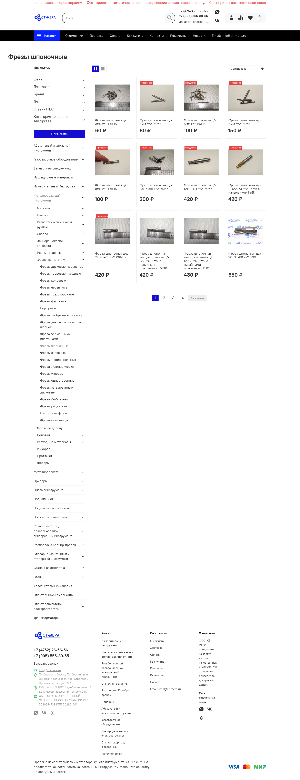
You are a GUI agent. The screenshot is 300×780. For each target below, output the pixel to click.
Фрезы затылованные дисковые (56, 389)
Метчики (43, 208)
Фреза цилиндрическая (57, 366)
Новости (199, 35)
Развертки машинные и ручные (54, 224)
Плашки (43, 215)
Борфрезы (48, 308)
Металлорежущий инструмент (124, 46)
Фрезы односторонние (57, 380)
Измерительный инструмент (112, 643)
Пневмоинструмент (48, 490)
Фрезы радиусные (54, 406)
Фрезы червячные (53, 287)
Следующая (197, 298)
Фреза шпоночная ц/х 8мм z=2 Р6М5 (111, 187)
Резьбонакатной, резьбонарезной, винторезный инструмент (53, 531)
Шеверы (43, 463)
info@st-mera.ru (50, 670)
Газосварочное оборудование (56, 159)
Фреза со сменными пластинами (55, 336)
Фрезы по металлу (168, 46)
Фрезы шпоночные (54, 346)
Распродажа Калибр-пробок (55, 545)
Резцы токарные (49, 253)
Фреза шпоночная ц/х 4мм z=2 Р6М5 (156, 122)
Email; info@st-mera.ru (229, 35)
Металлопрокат (111, 753)
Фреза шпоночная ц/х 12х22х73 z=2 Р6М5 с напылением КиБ (244, 188)
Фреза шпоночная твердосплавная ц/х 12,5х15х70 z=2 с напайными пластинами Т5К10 (199, 260)
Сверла (42, 234)
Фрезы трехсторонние (57, 294)
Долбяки (43, 435)
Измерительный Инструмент (55, 186)
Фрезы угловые (51, 373)
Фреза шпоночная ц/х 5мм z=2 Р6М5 (200, 122)
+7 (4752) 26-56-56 (193, 11)
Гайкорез (43, 449)
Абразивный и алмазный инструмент (52, 147)
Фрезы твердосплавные (58, 360)
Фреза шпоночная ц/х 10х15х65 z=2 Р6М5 (156, 187)
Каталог (50, 35)
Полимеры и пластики (50, 517)
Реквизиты (178, 35)
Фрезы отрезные (53, 353)
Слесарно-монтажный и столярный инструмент (52, 556)
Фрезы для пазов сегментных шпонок (62, 324)
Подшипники (43, 499)
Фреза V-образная (54, 399)
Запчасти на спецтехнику (52, 168)
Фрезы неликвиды (54, 420)
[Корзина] (259, 18)
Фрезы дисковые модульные (61, 266)
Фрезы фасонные (53, 301)
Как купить (135, 35)
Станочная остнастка (49, 568)
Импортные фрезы (54, 413)
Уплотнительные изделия (53, 586)
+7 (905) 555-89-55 (193, 16)
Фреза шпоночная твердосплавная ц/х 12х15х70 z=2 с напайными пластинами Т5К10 (154, 260)
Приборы (40, 481)
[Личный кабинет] (231, 18)
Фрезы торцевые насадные (60, 273)
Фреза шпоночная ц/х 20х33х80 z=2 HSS (244, 255)
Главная (88, 46)
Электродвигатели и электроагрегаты (49, 606)
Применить (59, 134)
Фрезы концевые (53, 280)
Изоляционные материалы (53, 177)
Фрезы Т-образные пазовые (61, 315)
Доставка (96, 35)
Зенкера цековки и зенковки (51, 243)
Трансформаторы (46, 618)
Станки (39, 577)
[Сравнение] (241, 18)
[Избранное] (250, 18)
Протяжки (44, 456)
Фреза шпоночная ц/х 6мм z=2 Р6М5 (244, 122)
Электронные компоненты (53, 595)
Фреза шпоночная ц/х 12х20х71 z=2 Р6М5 (200, 187)
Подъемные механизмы (51, 508)
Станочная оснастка (114, 683)
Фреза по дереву (49, 428)
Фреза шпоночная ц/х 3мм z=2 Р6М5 (111, 122)
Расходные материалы (54, 442)
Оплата (115, 35)
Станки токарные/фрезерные (113, 745)
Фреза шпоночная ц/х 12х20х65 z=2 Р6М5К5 (111, 255)
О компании (74, 35)
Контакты (157, 35)
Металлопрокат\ (46, 472)
